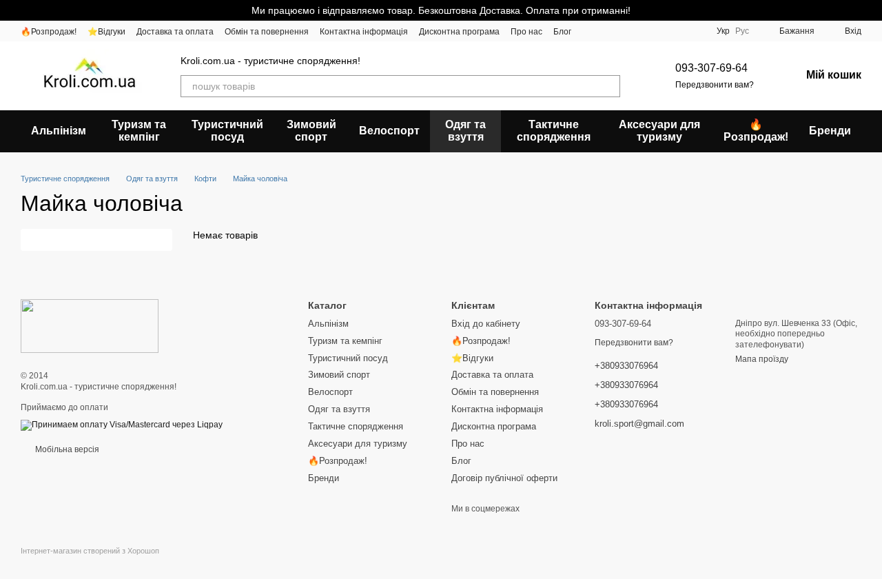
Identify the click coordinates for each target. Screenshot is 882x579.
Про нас (526, 32)
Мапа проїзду (761, 359)
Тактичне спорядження (554, 131)
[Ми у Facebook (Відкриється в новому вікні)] (678, 31)
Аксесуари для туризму (659, 131)
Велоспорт (389, 130)
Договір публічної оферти (504, 478)
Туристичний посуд (227, 131)
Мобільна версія (66, 449)
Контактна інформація (364, 32)
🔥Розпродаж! (48, 32)
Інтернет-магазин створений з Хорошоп (90, 551)
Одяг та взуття (465, 131)
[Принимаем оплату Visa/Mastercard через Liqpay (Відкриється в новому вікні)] (122, 424)
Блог (562, 32)
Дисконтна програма (459, 32)
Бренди (830, 130)
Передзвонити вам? (714, 85)
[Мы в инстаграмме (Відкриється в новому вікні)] (694, 31)
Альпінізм (58, 130)
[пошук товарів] (609, 86)
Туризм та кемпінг (139, 131)
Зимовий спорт (311, 131)
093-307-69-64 (711, 68)
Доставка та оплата (175, 32)
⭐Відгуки (106, 32)
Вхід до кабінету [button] (485, 323)
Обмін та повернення (267, 32)
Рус (742, 31)
